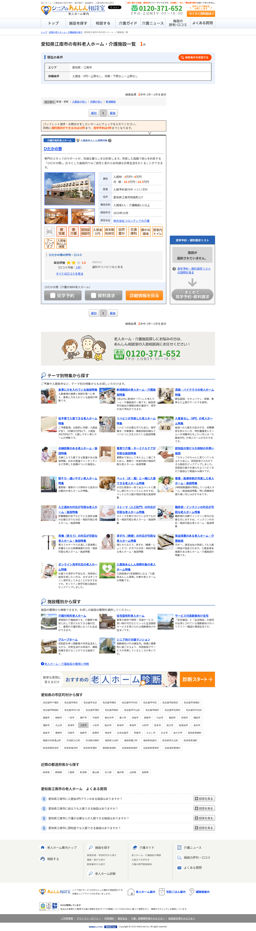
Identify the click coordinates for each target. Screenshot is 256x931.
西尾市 (196, 717)
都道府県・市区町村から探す (102, 855)
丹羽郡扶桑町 (92, 740)
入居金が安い (79, 101)
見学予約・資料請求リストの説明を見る (194, 270)
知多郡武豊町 (90, 747)
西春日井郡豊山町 (52, 740)
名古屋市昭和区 (170, 702)
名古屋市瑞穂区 (192, 702)
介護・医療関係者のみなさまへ (148, 918)
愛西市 (95, 732)
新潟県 (83, 772)
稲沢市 (108, 725)
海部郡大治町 (111, 740)
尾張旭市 (183, 725)
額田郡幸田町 (109, 747)
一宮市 (71, 717)
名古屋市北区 (90, 702)
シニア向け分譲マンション (133, 639)
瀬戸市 (83, 717)
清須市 (108, 732)
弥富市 (137, 732)
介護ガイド (146, 847)
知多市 (157, 725)
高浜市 (196, 725)
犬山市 (58, 725)
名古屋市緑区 (152, 710)
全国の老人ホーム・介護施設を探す (65, 32)
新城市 (120, 725)
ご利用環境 (67, 918)
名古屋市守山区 (132, 710)
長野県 (145, 772)
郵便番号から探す (96, 864)
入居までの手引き (140, 859)
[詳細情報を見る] (144, 295)
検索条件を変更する (195, 57)
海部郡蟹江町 (131, 740)
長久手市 (177, 732)
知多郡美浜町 (71, 747)
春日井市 (109, 717)
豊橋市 (46, 717)
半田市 (95, 717)
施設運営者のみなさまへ (181, 918)
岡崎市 (58, 717)
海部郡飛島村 (150, 740)
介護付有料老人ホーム (72, 615)
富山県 (95, 772)
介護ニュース (192, 847)
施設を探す (102, 847)
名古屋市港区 (92, 710)
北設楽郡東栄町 (151, 747)
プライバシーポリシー (88, 918)
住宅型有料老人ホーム (131, 615)
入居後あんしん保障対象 (93, 140)
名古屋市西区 (109, 702)
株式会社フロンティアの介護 (131, 221)
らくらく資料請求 (201, 14)
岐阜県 (46, 772)
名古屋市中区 (150, 702)
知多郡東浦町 (190, 740)
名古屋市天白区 (194, 710)
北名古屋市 (122, 732)
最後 (112, 113)
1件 (78, 267)
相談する (53, 859)
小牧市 (95, 725)
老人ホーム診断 (105, 873)
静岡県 (58, 772)
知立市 (169, 725)
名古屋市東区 (71, 702)
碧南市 (147, 717)
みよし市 (150, 732)
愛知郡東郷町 (194, 732)
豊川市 (122, 717)
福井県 (120, 772)
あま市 (164, 732)
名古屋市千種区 (51, 702)
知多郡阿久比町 (170, 740)
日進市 (71, 732)
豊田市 (172, 717)
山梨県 (132, 772)
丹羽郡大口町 (73, 740)
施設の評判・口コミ (197, 857)
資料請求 (103, 295)
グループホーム (68, 639)
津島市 (135, 717)
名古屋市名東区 (172, 710)
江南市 (83, 725)
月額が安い (96, 101)
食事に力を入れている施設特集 (77, 389)
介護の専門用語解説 (141, 864)
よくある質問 (193, 867)
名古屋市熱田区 (51, 710)
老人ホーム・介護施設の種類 (146, 855)
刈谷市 (159, 717)
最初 (94, 113)
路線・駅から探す (96, 859)
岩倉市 (46, 732)
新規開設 (111, 101)
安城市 (184, 717)
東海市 (132, 725)
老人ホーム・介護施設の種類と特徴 (66, 664)
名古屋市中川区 (72, 710)
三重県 (71, 772)
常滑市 (71, 725)
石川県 (108, 772)
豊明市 (58, 732)
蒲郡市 (46, 725)
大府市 (145, 725)
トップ (44, 32)
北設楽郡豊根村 (172, 747)
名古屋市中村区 (130, 702)
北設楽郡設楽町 (130, 747)
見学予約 (63, 295)
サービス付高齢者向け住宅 (191, 615)
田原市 (83, 732)
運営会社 (122, 918)
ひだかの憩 (53, 148)
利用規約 (109, 918)
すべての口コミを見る (69, 273)
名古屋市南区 (111, 710)
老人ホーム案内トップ (62, 847)
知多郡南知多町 (51, 747)
